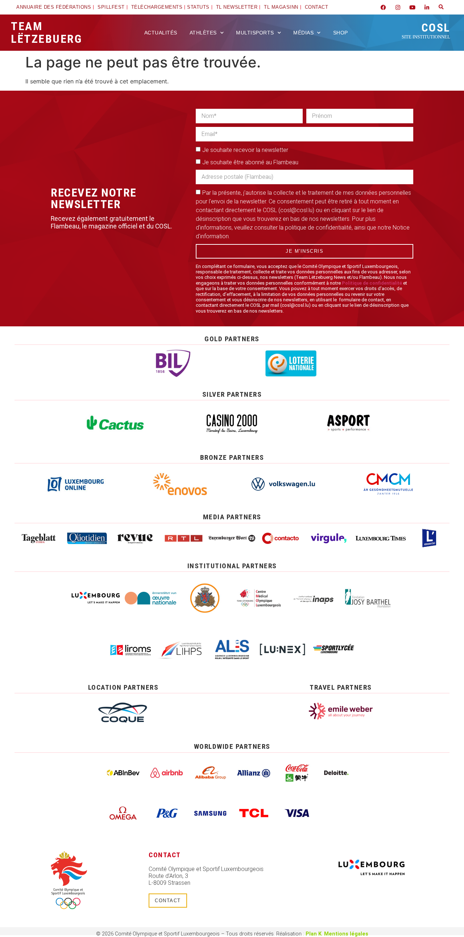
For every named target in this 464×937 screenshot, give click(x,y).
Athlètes (203, 33)
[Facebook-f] (383, 7)
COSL (426, 30)
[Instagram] (397, 7)
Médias (303, 33)
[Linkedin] (426, 7)
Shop (340, 33)
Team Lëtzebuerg (46, 32)
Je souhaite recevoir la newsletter (245, 149)
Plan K (314, 934)
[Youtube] (412, 7)
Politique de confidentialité (372, 283)
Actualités (160, 33)
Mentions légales (346, 934)
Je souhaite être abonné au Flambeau (250, 162)
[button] (441, 7)
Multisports (255, 33)
